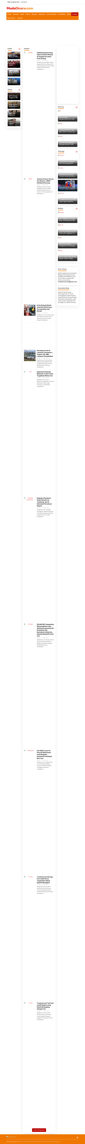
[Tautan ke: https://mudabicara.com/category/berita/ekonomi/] (77, 107)
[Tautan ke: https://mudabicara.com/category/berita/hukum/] (20, 90)
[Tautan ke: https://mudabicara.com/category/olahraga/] (77, 152)
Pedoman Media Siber (54, 1141)
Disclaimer (45, 1141)
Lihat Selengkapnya (39, 1130)
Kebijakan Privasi (37, 1141)
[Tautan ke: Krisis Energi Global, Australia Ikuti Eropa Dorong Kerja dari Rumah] (30, 310)
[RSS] (77, 1137)
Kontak (25, 1141)
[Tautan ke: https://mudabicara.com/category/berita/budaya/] (77, 209)
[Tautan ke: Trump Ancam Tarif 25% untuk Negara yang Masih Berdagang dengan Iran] (30, 1064)
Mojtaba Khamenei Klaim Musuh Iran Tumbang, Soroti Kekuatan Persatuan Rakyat (44, 502)
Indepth (38, 60)
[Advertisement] (42, 32)
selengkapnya (40, 69)
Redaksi (20, 1141)
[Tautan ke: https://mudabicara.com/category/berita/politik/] (20, 49)
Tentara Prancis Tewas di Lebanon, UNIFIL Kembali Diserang (45, 181)
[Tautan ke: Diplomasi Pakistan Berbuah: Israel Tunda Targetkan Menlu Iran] (30, 433)
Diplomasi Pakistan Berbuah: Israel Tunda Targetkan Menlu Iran (45, 374)
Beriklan (30, 1141)
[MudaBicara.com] (19, 8)
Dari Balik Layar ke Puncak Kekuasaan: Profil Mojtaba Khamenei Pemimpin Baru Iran (44, 754)
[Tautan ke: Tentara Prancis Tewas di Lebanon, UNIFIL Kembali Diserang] (30, 240)
